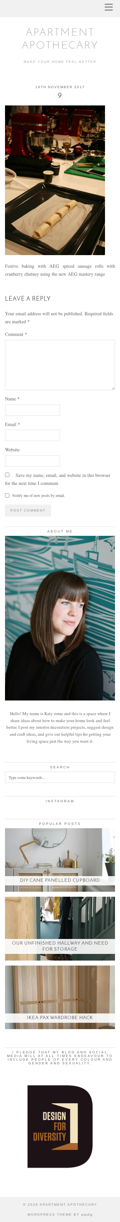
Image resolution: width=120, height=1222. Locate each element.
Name (12, 398)
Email (12, 424)
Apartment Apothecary (68, 1204)
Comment (16, 334)
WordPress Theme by (60, 1214)
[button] (111, 8)
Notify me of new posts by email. (38, 495)
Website (12, 449)
